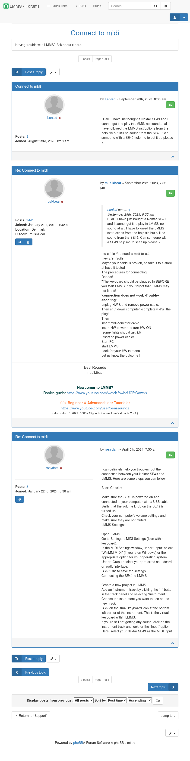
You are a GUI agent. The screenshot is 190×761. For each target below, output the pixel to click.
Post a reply (33, 72)
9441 (30, 220)
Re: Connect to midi (31, 170)
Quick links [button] (59, 5)
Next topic (158, 687)
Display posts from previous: (50, 700)
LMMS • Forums (24, 6)
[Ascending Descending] (140, 700)
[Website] (19, 241)
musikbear (52, 201)
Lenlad (52, 117)
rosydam (52, 467)
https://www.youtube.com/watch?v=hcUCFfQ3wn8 (107, 392)
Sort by (101, 700)
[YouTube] (28, 241)
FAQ (82, 5)
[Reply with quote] (170, 104)
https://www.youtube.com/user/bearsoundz (95, 407)
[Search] (156, 6)
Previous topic (35, 672)
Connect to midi (95, 32)
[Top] (173, 156)
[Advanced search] (166, 6)
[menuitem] (97, 6)
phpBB (78, 742)
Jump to (167, 715)
